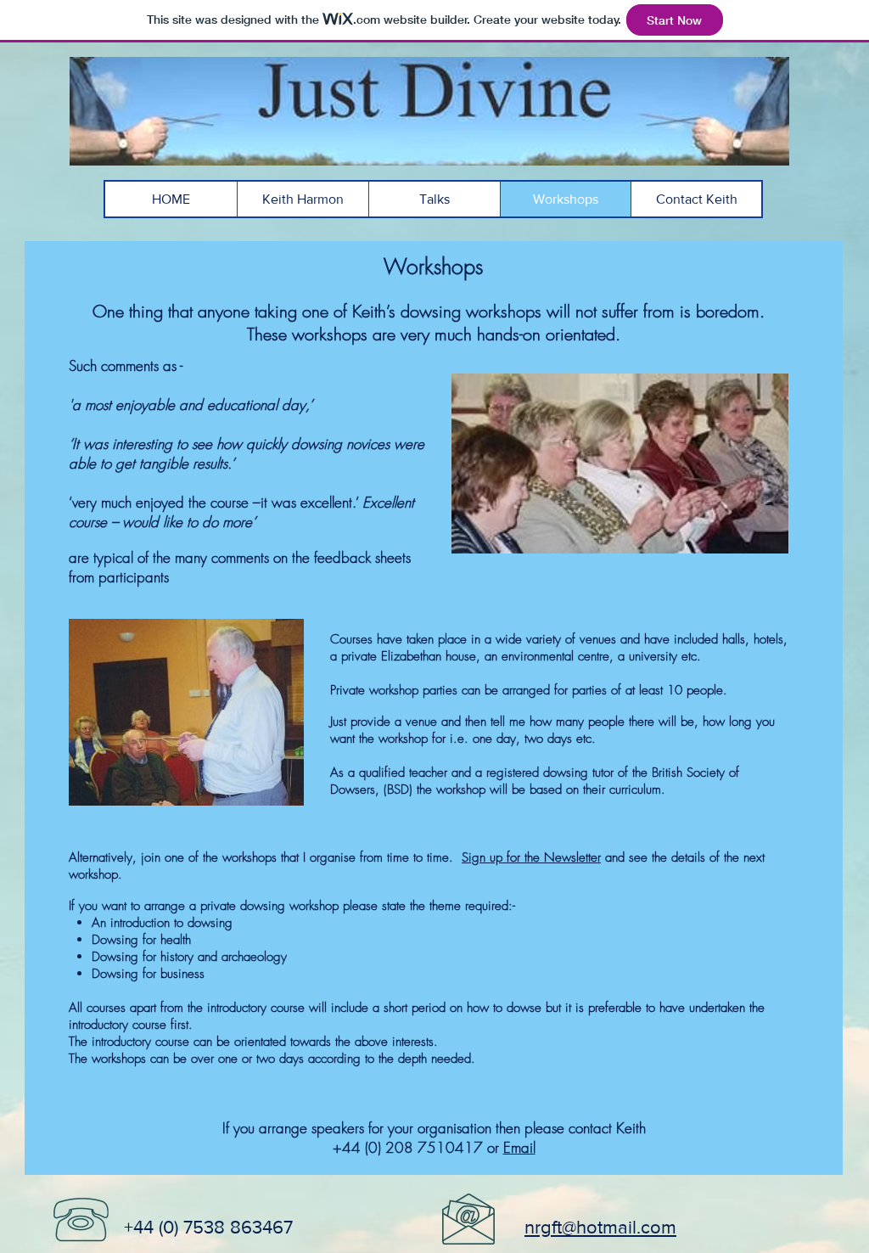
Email (519, 1147)
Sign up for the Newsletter (531, 857)
